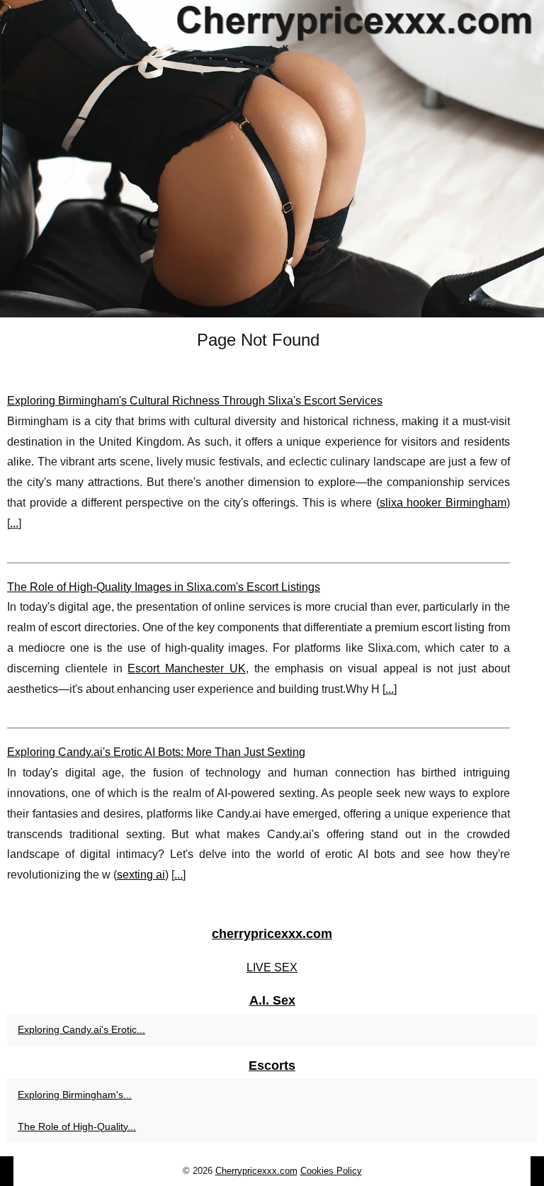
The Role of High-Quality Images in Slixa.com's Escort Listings (163, 587)
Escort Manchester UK (187, 668)
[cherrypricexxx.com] (272, 158)
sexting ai (141, 875)
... (14, 523)
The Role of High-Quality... (77, 1126)
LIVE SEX (272, 967)
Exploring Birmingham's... (75, 1094)
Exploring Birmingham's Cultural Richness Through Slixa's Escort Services (194, 401)
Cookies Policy (331, 1170)
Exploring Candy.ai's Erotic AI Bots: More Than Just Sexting (156, 752)
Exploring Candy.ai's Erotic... (81, 1029)
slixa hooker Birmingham (443, 503)
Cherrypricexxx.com (256, 1170)
